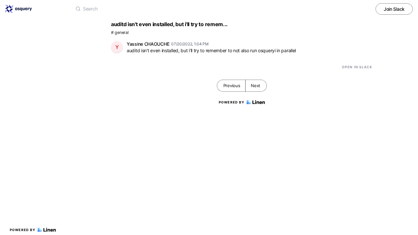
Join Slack (394, 9)
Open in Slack (357, 67)
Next (255, 85)
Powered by (23, 230)
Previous (231, 85)
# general (119, 32)
